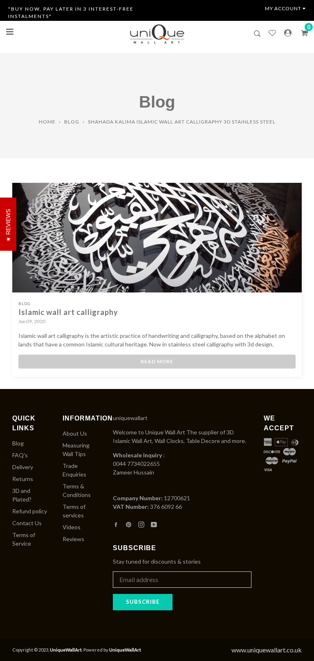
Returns (22, 478)
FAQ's (20, 455)
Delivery (22, 466)
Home (47, 122)
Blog (71, 122)
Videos (72, 527)
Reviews (73, 538)
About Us (75, 433)
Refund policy (29, 511)
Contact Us (27, 522)
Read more (157, 361)
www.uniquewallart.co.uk (266, 650)
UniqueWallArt (66, 649)
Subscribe (142, 601)
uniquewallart (130, 417)
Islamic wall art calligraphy (68, 312)
